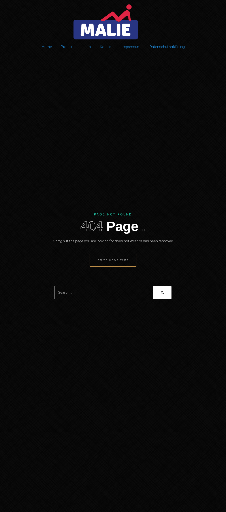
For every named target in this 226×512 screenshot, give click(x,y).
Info (87, 47)
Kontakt (106, 47)
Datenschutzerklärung (167, 47)
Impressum (131, 47)
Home (46, 47)
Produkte (68, 47)
